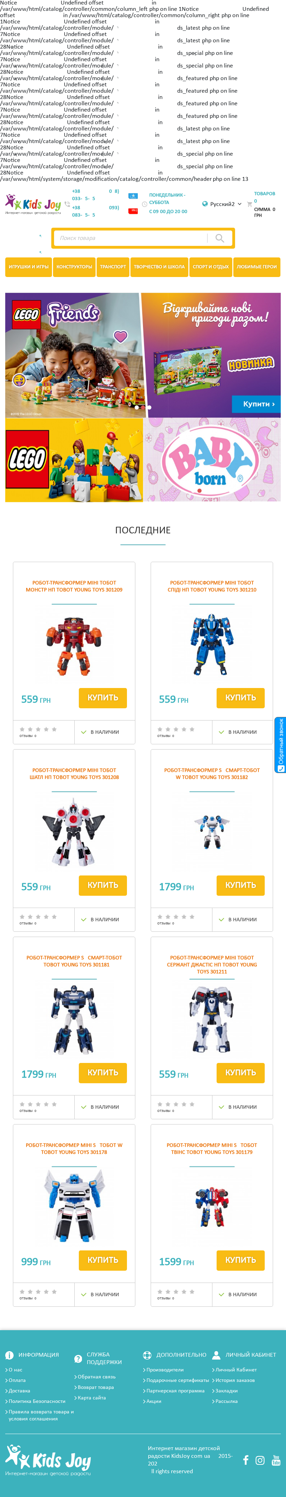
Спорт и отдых (211, 267)
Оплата (17, 1380)
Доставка (19, 1391)
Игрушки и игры (28, 267)
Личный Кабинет (236, 1370)
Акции (153, 1401)
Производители (165, 1370)
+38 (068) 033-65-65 (95, 195)
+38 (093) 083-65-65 (95, 211)
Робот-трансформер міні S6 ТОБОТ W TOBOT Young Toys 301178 (74, 1149)
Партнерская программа (175, 1391)
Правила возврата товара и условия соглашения (41, 1415)
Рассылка (227, 1401)
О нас (15, 1370)
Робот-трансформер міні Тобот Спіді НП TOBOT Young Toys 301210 (212, 586)
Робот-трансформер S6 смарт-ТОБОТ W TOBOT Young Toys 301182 (212, 774)
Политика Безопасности (37, 1401)
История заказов (235, 1380)
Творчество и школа (159, 267)
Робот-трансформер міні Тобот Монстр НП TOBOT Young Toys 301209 (74, 586)
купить (103, 698)
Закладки (227, 1391)
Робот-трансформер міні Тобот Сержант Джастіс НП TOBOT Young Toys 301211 (212, 965)
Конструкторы (74, 267)
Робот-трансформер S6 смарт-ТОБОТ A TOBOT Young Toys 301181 (74, 961)
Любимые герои (257, 267)
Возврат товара (96, 1387)
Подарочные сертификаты (177, 1380)
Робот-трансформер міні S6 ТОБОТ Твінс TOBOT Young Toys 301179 (212, 1149)
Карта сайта (92, 1398)
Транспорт (113, 267)
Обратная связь (97, 1377)
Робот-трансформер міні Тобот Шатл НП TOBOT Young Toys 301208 (74, 774)
